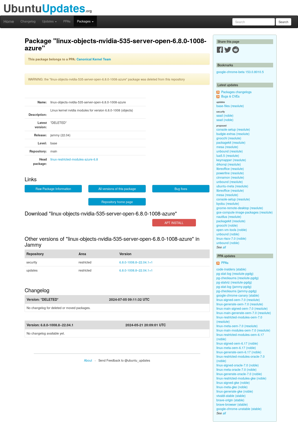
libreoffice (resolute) (230, 168)
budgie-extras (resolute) (233, 134)
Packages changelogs (236, 92)
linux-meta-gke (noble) (232, 387)
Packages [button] (84, 21)
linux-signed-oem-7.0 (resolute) (238, 299)
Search (283, 22)
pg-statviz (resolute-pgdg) (234, 282)
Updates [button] (48, 21)
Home (8, 21)
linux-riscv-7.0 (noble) (231, 238)
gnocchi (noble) (227, 225)
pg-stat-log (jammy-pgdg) (234, 286)
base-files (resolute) (230, 106)
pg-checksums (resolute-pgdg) (237, 278)
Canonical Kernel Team (94, 59)
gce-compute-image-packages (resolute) (244, 212)
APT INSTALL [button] (173, 222)
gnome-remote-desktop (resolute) (239, 208)
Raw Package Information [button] (53, 188)
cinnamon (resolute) (230, 177)
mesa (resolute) (227, 147)
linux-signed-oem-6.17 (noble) (237, 343)
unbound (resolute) (229, 151)
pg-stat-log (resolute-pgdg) (234, 273)
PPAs (66, 21)
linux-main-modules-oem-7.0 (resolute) (243, 330)
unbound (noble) (227, 234)
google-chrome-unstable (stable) (239, 409)
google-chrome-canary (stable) (237, 295)
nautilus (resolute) (228, 216)
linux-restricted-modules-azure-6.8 (74, 159)
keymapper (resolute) (231, 160)
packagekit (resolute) (230, 142)
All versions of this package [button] (117, 188)
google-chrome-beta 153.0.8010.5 (240, 72)
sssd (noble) (224, 115)
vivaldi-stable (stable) (231, 395)
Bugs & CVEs (230, 96)
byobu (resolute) (227, 203)
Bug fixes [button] (181, 188)
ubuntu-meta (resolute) (232, 186)
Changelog (28, 21)
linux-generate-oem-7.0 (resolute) (239, 304)
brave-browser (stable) (232, 404)
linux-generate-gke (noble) (234, 391)
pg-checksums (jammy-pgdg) (236, 291)
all (224, 247)
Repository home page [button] (117, 202)
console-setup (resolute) (233, 129)
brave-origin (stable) (230, 400)
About (88, 360)
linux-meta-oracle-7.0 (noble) (236, 369)
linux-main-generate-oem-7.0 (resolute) (243, 313)
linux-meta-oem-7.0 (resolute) (237, 326)
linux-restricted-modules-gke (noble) (241, 378)
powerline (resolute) (230, 173)
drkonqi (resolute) (228, 164)
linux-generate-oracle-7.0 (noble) (239, 374)
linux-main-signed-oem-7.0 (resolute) (242, 308)
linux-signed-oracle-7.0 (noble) (237, 365)
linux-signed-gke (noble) (233, 382)
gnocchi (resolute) (228, 138)
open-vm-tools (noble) (231, 229)
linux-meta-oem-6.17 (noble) (236, 347)
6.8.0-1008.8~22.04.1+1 (136, 262)
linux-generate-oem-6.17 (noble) (238, 352)
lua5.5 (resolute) (227, 155)
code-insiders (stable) (231, 269)
